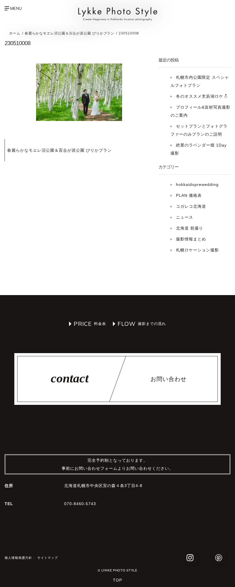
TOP (117, 580)
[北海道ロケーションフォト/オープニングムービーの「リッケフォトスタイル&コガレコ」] (117, 19)
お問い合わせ (168, 379)
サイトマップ (47, 557)
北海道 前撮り (189, 228)
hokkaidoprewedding (197, 184)
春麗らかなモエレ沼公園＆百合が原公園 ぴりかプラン (59, 150)
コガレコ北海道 (191, 206)
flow (126, 323)
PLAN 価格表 (189, 195)
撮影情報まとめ (191, 239)
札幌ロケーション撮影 (197, 250)
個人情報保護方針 (18, 557)
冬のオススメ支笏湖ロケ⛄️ (202, 96)
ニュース (184, 217)
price (83, 323)
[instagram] (190, 557)
